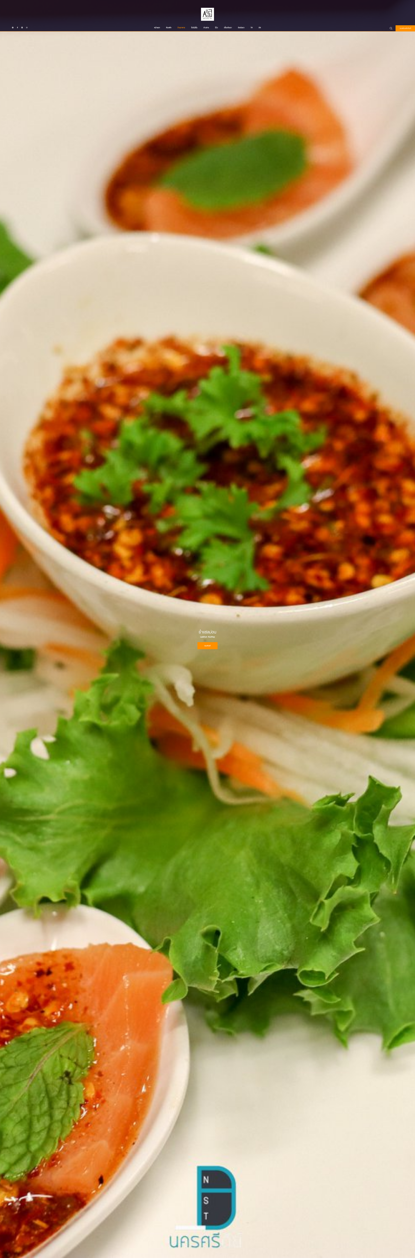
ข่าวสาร (206, 27)
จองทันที (207, 645)
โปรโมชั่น (194, 27)
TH (252, 27)
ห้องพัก (168, 27)
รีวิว (216, 27)
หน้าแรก (157, 27)
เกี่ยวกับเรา (228, 27)
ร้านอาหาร (181, 27)
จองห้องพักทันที (405, 28)
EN (260, 27)
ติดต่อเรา (241, 27)
